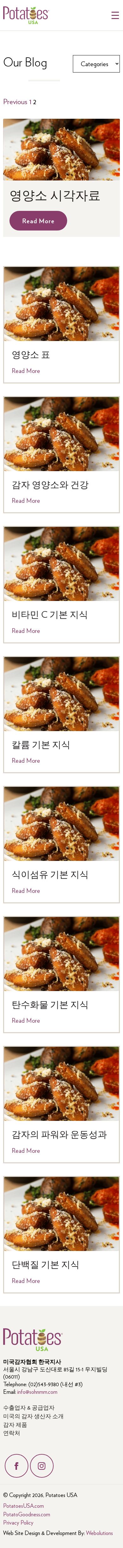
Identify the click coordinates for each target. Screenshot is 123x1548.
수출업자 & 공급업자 (29, 1407)
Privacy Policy (18, 1522)
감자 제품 (15, 1424)
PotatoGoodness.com (26, 1514)
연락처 (11, 1433)
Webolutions (99, 1533)
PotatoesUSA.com (23, 1505)
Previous (15, 101)
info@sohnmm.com (37, 1391)
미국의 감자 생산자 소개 (33, 1416)
